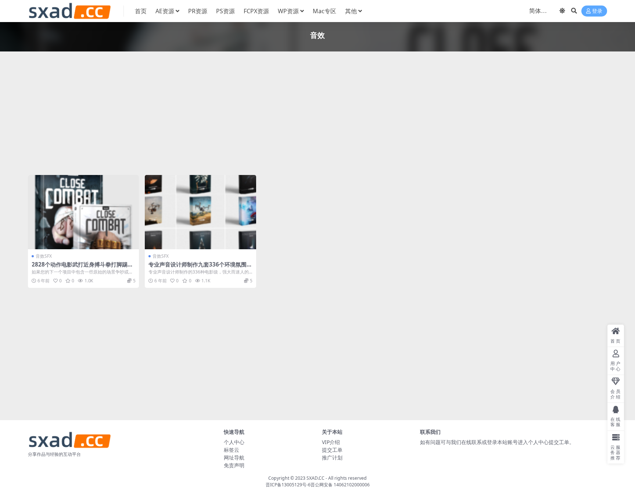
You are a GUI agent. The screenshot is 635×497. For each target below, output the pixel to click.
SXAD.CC (315, 478)
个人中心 (234, 442)
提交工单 (332, 449)
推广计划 (332, 457)
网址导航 (234, 457)
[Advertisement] (248, 114)
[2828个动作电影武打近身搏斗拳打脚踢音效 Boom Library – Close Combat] (83, 212)
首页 (141, 11)
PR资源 (197, 11)
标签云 (231, 449)
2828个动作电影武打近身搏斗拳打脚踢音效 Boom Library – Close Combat (82, 268)
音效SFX (44, 256)
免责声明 (234, 465)
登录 (597, 11)
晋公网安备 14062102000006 (340, 485)
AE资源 (164, 11)
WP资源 (288, 11)
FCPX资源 (256, 11)
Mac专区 (324, 11)
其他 (351, 11)
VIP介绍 (331, 442)
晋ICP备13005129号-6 (288, 485)
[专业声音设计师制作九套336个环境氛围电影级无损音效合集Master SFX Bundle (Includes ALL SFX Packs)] (200, 212)
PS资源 (225, 11)
